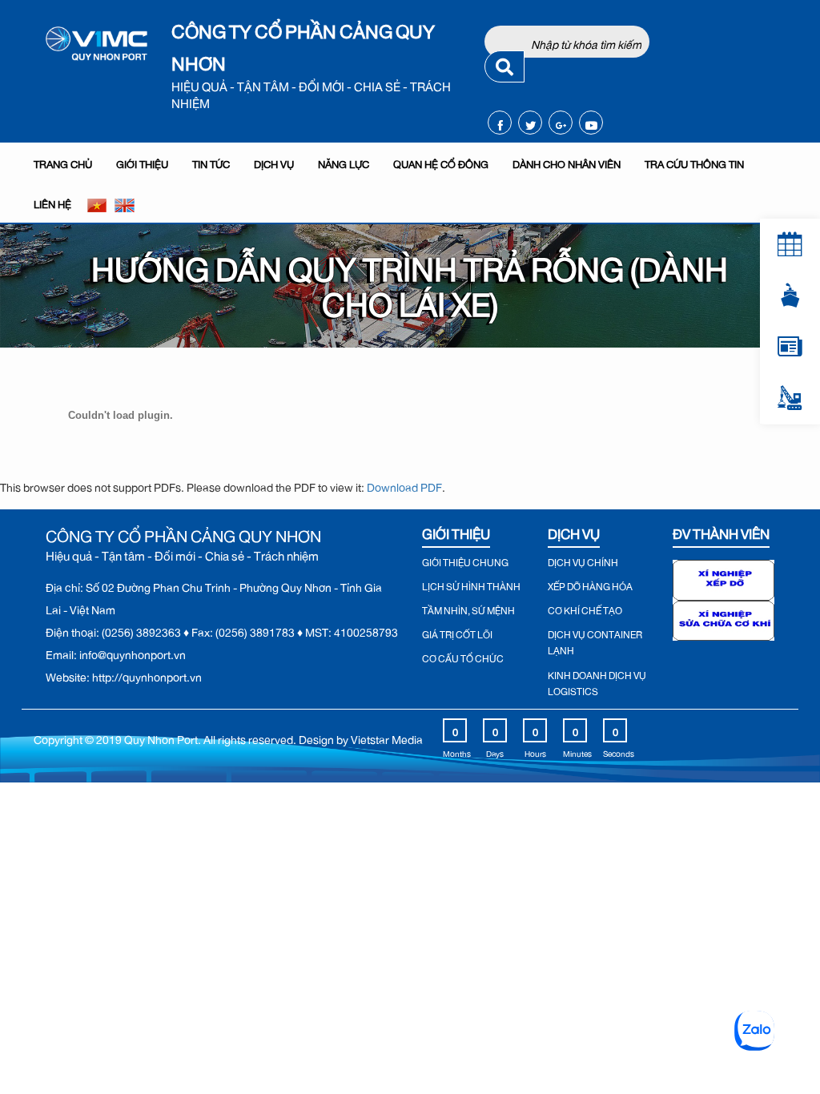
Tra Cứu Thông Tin (694, 162)
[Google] (561, 123)
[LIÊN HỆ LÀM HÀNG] (790, 398)
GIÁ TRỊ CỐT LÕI (457, 632)
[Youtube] (591, 123)
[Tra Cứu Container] (790, 295)
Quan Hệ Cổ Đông (440, 162)
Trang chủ (63, 162)
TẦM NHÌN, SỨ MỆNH (468, 608)
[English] (124, 203)
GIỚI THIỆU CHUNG (465, 560)
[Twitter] (531, 123)
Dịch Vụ (274, 162)
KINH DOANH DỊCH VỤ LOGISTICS (597, 681)
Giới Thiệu (142, 162)
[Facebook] (500, 123)
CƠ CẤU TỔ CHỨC (463, 656)
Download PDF (404, 485)
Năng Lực (343, 162)
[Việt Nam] (97, 203)
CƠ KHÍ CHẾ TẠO (585, 608)
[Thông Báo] (790, 244)
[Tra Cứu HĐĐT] (790, 346)
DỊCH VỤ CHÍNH (583, 560)
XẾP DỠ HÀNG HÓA (590, 584)
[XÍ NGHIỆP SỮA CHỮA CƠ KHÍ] (723, 617)
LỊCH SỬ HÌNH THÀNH (471, 584)
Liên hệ (52, 202)
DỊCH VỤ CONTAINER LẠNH (595, 640)
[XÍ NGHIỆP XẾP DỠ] (723, 576)
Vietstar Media (387, 737)
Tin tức (211, 162)
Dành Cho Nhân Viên (566, 162)
